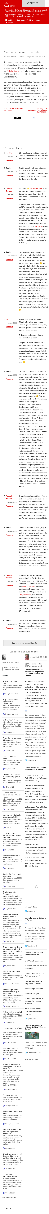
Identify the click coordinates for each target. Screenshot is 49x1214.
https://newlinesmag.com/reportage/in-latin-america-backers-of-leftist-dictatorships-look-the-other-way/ (12, 901)
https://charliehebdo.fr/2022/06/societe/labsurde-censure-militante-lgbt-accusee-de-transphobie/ (13, 802)
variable (9, 153)
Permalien (9, 160)
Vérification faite (36, 188)
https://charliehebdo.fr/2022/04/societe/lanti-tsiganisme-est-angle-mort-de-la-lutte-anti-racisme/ (12, 842)
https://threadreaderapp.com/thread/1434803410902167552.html (13, 1016)
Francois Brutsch (10, 56)
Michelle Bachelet (13, 71)
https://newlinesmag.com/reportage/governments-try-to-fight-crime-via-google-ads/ (13, 958)
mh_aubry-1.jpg (31, 907)
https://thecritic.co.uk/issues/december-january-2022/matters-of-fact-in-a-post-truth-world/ (13, 998)
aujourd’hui (39, 226)
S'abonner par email (11, 669)
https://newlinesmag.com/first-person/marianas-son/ (12, 781)
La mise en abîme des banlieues (13, 109)
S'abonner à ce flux (10, 667)
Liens (38, 20)
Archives (30, 20)
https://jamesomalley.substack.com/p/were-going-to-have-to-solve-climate (13, 1162)
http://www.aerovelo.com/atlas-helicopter (13, 1053)
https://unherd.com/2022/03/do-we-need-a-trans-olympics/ (12, 880)
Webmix (32, 3)
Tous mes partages (9, 1197)
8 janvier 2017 (32, 911)
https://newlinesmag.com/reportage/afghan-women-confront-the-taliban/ (12, 1117)
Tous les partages (31, 1059)
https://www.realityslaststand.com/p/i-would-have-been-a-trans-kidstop (12, 762)
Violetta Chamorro (28, 586)
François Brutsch (10, 662)
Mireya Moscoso (25, 594)
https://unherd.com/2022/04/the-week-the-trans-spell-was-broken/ (13, 861)
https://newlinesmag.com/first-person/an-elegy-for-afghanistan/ (12, 1099)
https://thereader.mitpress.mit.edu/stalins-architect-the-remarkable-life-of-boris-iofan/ (12, 725)
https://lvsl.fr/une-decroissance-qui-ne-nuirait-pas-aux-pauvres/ (12, 744)
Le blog (10, 20)
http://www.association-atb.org (36, 853)
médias (21, 56)
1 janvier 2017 (32, 1018)
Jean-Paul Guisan (38, 657)
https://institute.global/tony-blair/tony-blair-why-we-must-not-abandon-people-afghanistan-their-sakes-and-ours (13, 1139)
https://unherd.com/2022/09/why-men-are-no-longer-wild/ (12, 687)
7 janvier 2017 (32, 946)
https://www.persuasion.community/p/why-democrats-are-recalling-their (12, 821)
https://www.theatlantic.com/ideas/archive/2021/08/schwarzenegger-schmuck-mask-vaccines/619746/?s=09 (12, 1184)
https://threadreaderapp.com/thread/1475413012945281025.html (13, 977)
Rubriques (20, 20)
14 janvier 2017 (32, 760)
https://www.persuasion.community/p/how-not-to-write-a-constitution (12, 707)
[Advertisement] (24, 34)
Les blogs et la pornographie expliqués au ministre (37, 110)
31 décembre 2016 (34, 1052)
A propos (9, 22)
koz (7, 319)
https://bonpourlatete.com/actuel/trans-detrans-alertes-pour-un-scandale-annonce (12, 1035)
